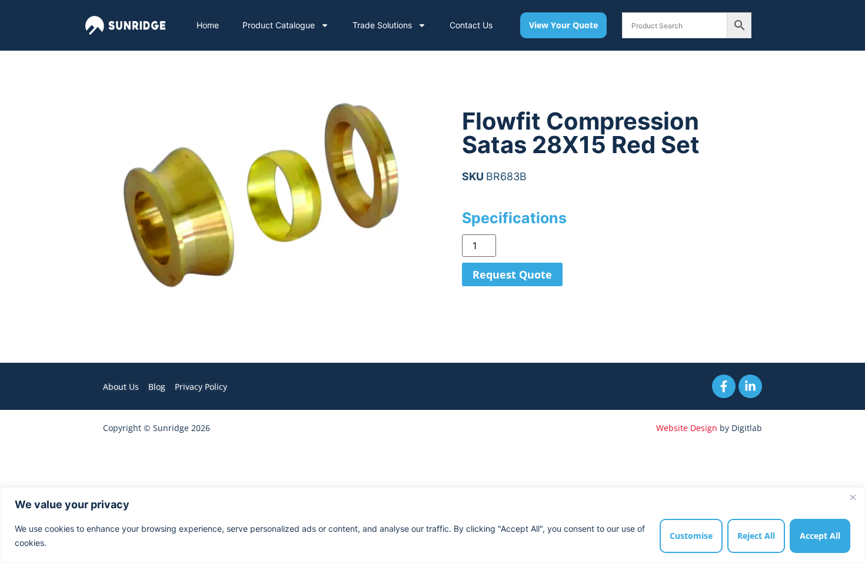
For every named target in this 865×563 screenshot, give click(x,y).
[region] (432, 525)
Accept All (820, 535)
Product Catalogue (278, 25)
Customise (691, 535)
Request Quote (512, 274)
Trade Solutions (382, 25)
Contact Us (471, 25)
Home (208, 25)
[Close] (853, 497)
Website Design (686, 427)
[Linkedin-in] (750, 386)
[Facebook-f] (724, 386)
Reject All (756, 535)
